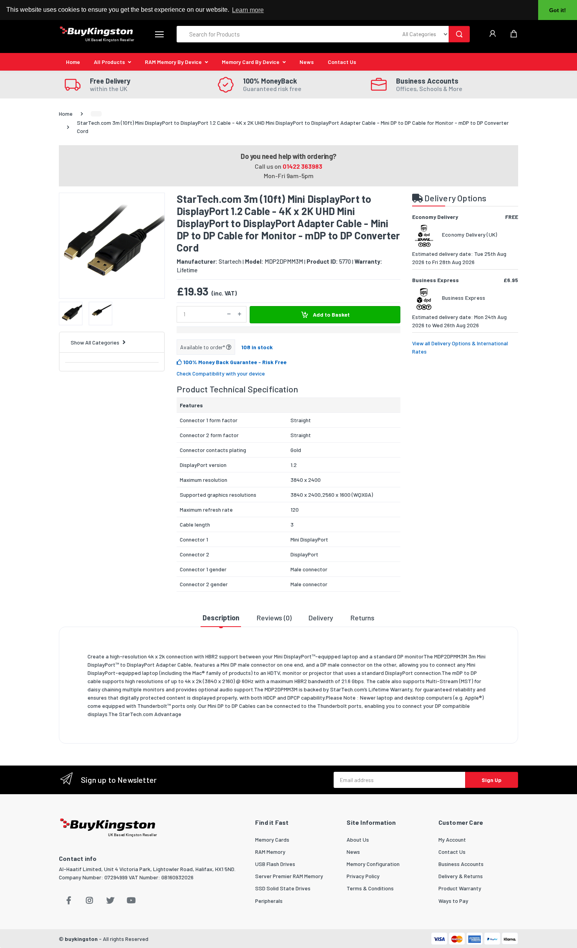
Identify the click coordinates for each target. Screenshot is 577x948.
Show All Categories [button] (95, 342)
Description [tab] (221, 617)
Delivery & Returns (460, 876)
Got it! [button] (557, 10)
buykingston (81, 938)
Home (73, 61)
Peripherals (269, 900)
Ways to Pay (453, 900)
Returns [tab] (362, 617)
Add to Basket (331, 314)
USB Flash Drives (275, 863)
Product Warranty (459, 888)
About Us (358, 839)
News (306, 61)
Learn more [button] (248, 10)
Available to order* (203, 347)
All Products (109, 61)
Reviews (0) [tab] (274, 617)
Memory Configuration (373, 863)
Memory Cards (272, 839)
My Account (452, 839)
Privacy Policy (363, 876)
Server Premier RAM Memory (289, 876)
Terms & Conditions (370, 888)
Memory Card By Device (250, 61)
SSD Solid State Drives (282, 888)
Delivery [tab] (321, 617)
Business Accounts (461, 863)
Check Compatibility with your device (221, 373)
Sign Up (492, 780)
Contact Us (342, 61)
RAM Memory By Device (173, 61)
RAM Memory (270, 851)
